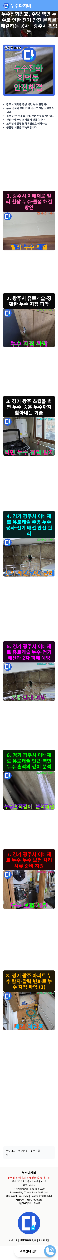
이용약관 (13, 1240)
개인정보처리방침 (28, 1240)
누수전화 (35, 1151)
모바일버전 (44, 1240)
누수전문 (23, 1151)
